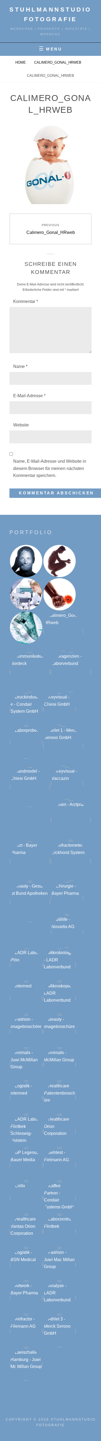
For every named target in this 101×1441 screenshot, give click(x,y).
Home (20, 62)
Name (20, 366)
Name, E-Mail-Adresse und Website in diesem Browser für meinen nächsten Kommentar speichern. (49, 468)
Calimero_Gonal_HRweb (57, 62)
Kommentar (25, 301)
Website (21, 425)
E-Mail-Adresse (29, 395)
